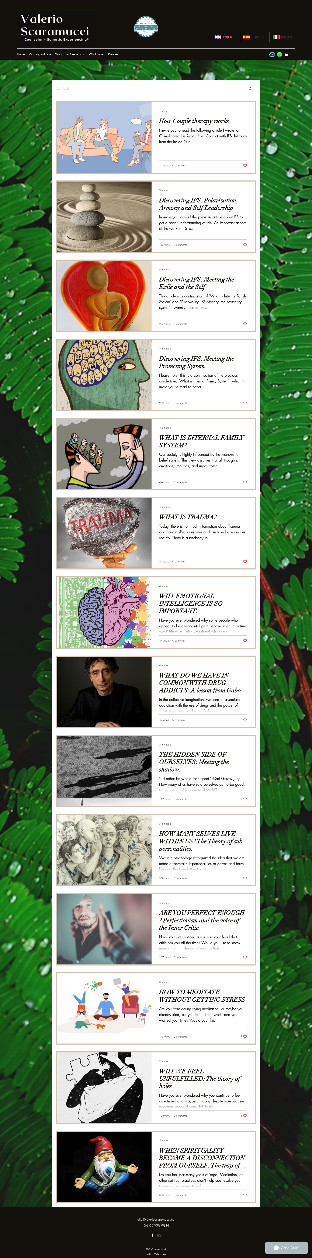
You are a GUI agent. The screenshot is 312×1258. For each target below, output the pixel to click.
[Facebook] (152, 1235)
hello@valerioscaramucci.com (156, 1219)
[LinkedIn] (286, 54)
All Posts (62, 88)
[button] (113, 54)
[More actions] (246, 111)
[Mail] (272, 54)
